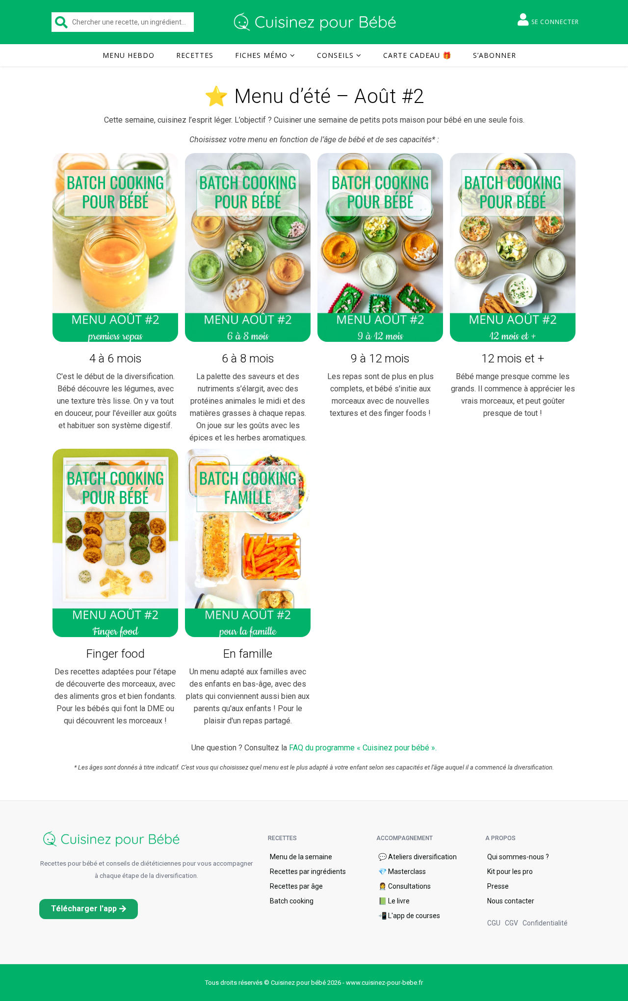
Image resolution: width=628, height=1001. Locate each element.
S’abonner (494, 55)
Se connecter (555, 22)
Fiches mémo (261, 55)
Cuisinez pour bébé (316, 22)
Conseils (335, 55)
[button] (88, 909)
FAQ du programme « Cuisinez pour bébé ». (363, 747)
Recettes (194, 55)
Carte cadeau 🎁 (417, 55)
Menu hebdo (129, 55)
